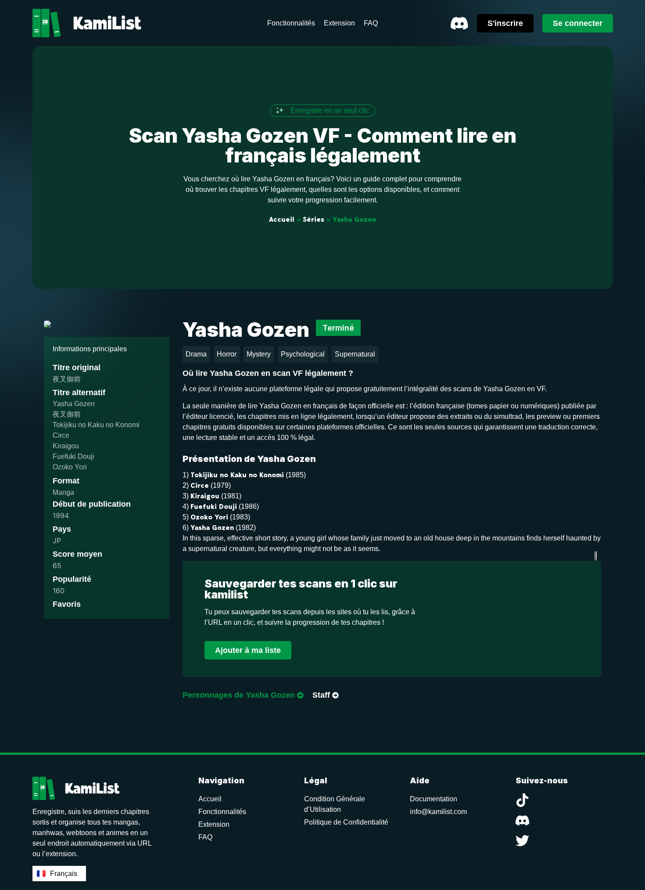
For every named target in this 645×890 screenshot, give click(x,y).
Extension (213, 824)
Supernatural (355, 354)
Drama (196, 354)
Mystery (259, 354)
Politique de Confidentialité (346, 822)
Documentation (433, 799)
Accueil (281, 219)
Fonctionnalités (222, 811)
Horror (226, 354)
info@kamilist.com (438, 811)
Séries (313, 219)
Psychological (303, 354)
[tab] (243, 695)
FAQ (205, 837)
